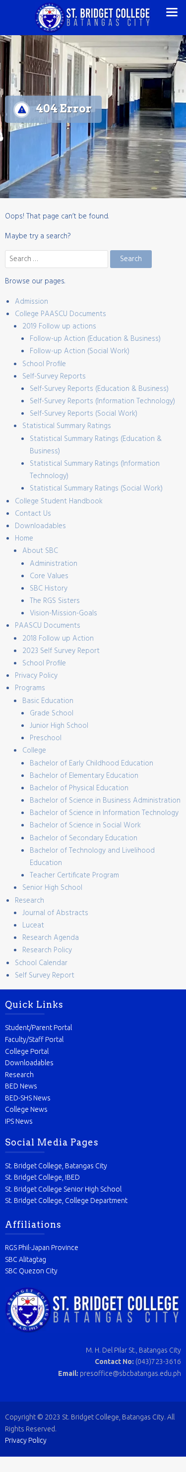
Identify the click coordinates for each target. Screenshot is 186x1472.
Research (29, 901)
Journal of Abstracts (55, 913)
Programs (30, 688)
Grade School (51, 713)
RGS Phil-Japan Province (41, 1248)
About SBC (40, 551)
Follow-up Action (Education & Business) (95, 339)
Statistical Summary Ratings (66, 426)
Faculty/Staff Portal (34, 1039)
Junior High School (59, 726)
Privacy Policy (36, 676)
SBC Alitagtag (25, 1259)
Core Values (49, 576)
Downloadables (40, 526)
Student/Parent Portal (38, 1028)
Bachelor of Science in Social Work (85, 825)
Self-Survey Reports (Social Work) (83, 414)
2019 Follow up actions (59, 326)
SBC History (48, 589)
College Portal (27, 1051)
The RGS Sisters (55, 601)
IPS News (19, 1121)
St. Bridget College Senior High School (63, 1189)
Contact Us (33, 514)
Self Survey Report (44, 975)
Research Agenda (50, 938)
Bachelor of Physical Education (79, 788)
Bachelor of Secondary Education (83, 838)
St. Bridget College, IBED (42, 1177)
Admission (31, 302)
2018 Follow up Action (58, 639)
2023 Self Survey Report (61, 651)
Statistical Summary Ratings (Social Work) (96, 488)
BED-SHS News (28, 1098)
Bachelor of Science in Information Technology (104, 813)
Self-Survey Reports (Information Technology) (102, 401)
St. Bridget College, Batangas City (56, 1166)
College (34, 751)
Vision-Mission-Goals (63, 613)
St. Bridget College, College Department (66, 1200)
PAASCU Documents (47, 626)
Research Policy (47, 950)
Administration (53, 564)
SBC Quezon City (31, 1271)
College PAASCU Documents (60, 314)
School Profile (44, 364)
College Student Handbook (59, 501)
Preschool (46, 738)
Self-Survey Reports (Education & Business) (99, 389)
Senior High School (52, 888)
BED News (21, 1086)
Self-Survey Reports (54, 376)
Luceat (33, 925)
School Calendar (41, 963)
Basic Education (47, 701)
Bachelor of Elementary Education (84, 776)
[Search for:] (57, 259)
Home (24, 539)
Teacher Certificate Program (74, 875)
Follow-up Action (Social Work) (79, 351)
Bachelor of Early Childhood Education (91, 763)
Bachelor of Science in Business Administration (105, 801)
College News (26, 1109)
